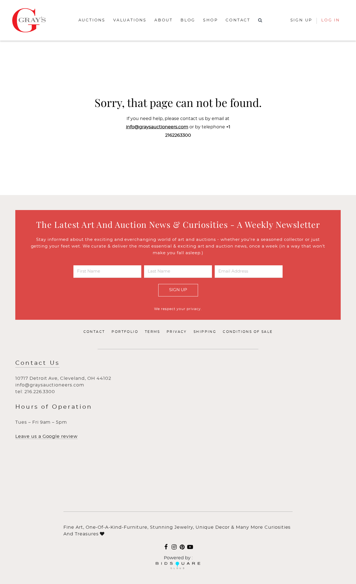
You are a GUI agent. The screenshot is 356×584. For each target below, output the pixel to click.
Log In (330, 20)
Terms (152, 331)
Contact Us (37, 363)
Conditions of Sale (248, 331)
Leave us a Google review (46, 436)
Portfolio (125, 331)
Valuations (130, 20)
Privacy (177, 331)
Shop (210, 20)
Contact (238, 20)
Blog (188, 20)
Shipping (205, 331)
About (163, 20)
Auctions (91, 20)
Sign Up (178, 290)
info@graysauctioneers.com (157, 127)
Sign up (301, 20)
